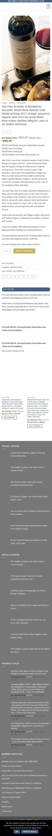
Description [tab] (8, 289)
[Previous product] (9, 132)
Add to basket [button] (9, 417)
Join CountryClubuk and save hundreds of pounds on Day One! (24, 777)
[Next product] (4, 132)
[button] (3, 6)
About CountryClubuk (11, 797)
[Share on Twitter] (13, 277)
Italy (14, 271)
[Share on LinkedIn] (31, 277)
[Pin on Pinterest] (22, 277)
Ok (17, 832)
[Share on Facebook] (8, 277)
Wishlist (5, 802)
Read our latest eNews (11, 766)
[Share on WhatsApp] (4, 277)
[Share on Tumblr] (35, 277)
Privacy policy (29, 832)
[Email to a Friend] (17, 277)
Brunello (9, 271)
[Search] (44, 6)
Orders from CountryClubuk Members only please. (23, 303)
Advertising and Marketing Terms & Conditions (21, 788)
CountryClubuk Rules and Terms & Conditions (21, 783)
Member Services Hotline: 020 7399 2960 (19, 761)
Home (4, 103)
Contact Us (6, 811)
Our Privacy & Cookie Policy (14, 792)
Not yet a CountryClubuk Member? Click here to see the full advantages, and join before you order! (25, 306)
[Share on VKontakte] (26, 277)
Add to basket (24, 251)
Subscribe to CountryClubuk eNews (17, 771)
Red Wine (21, 103)
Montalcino (20, 271)
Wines (12, 103)
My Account (7, 806)
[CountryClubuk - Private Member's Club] (26, 7)
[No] (48, 829)
